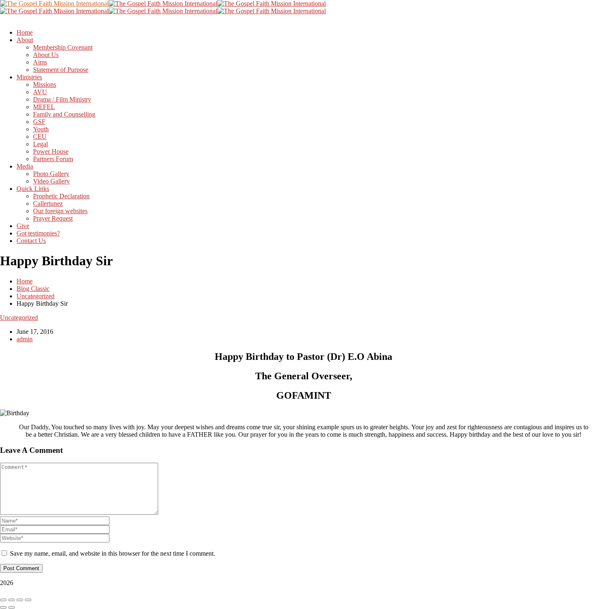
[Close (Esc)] (28, 600)
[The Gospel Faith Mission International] (54, 3)
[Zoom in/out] (3, 600)
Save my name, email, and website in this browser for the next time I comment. (112, 553)
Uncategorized (36, 296)
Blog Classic (33, 288)
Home (25, 281)
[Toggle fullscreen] (11, 600)
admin (25, 339)
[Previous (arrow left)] (3, 607)
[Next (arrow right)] (11, 607)
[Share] (20, 600)
